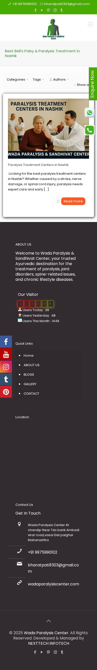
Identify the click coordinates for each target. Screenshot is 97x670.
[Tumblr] (61, 10)
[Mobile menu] (90, 24)
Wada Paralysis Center (46, 633)
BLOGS (29, 374)
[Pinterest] (48, 10)
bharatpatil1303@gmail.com (67, 4)
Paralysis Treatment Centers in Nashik (38, 164)
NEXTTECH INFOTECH (48, 643)
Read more (73, 201)
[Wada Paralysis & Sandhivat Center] (53, 25)
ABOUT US (32, 365)
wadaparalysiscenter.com (53, 584)
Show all (83, 84)
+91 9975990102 (24, 4)
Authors (59, 79)
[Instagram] (55, 10)
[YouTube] (42, 10)
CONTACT (31, 393)
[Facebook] (35, 10)
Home (29, 355)
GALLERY (30, 384)
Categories (16, 79)
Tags (37, 79)
